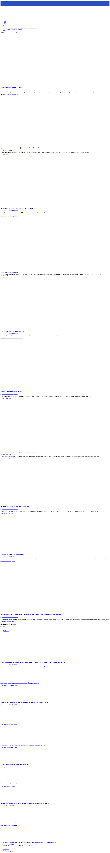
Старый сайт (8, 3)
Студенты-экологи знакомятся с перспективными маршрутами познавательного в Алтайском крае (28, 842)
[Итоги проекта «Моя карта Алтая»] (11, 781)
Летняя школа (3, 621)
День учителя (3, 561)
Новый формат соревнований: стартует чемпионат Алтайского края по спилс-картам (24, 702)
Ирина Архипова (4, 89)
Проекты (5, 23)
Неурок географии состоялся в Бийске (11, 87)
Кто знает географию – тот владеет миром (12, 554)
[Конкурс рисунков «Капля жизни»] (11, 719)
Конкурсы (3, 458)
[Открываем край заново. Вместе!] (11, 820)
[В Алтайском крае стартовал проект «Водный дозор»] (11, 762)
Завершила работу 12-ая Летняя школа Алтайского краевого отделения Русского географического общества (31, 614)
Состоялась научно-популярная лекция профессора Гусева (17, 208)
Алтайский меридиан (5, 659)
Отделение (5, 20)
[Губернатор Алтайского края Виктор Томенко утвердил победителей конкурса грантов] (11, 800)
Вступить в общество (7, 5)
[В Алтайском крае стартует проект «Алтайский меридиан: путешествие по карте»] (11, 742)
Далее (5, 626)
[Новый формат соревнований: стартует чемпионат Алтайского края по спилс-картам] (11, 699)
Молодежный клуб (9, 2)
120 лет (4, 22)
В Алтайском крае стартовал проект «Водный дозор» (15, 764)
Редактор (2, 150)
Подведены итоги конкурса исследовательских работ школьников (19, 452)
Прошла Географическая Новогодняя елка (12, 331)
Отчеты (4, 24)
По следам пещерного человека (7, 338)
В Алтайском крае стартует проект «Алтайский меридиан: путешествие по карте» (23, 745)
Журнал (4, 30)
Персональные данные (8, 851)
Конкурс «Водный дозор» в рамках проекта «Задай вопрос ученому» (20, 683)
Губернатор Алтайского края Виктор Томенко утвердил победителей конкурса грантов (25, 803)
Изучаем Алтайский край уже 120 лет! (11, 391)
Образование (6, 25)
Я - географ (11, 94)
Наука (4, 630)
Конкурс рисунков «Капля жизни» (10, 721)
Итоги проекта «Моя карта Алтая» (10, 784)
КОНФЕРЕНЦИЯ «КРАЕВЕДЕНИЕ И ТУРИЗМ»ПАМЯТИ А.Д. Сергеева (22, 28)
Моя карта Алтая (13, 659)
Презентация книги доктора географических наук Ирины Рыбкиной (20, 148)
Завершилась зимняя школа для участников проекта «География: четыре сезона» (23, 269)
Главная (2, 33)
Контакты (7, 1)
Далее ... (16, 94)
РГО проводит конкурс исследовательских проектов (15, 506)
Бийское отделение (5, 94)
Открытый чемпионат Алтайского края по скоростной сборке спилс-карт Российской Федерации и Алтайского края (33, 662)
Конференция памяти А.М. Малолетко (14, 29)
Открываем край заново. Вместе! (10, 822)
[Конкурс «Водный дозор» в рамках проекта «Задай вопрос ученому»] (11, 680)
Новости (5, 21)
